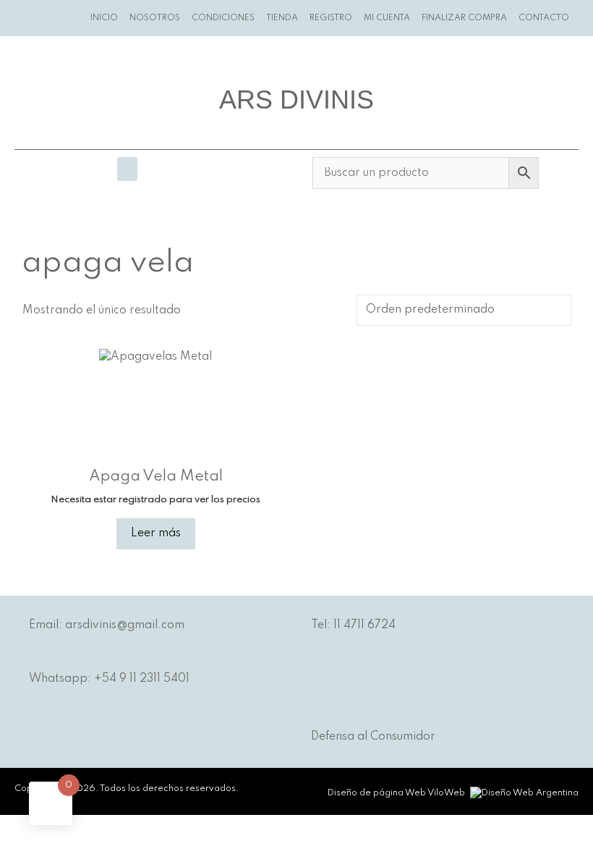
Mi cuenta (387, 18)
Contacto (544, 18)
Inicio (104, 18)
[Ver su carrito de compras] (584, 18)
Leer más (156, 533)
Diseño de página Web (377, 793)
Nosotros (154, 18)
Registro (331, 18)
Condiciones (223, 18)
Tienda (282, 18)
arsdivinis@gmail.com (124, 625)
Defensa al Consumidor (373, 737)
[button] (127, 169)
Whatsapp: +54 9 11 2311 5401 (109, 679)
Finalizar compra (464, 18)
